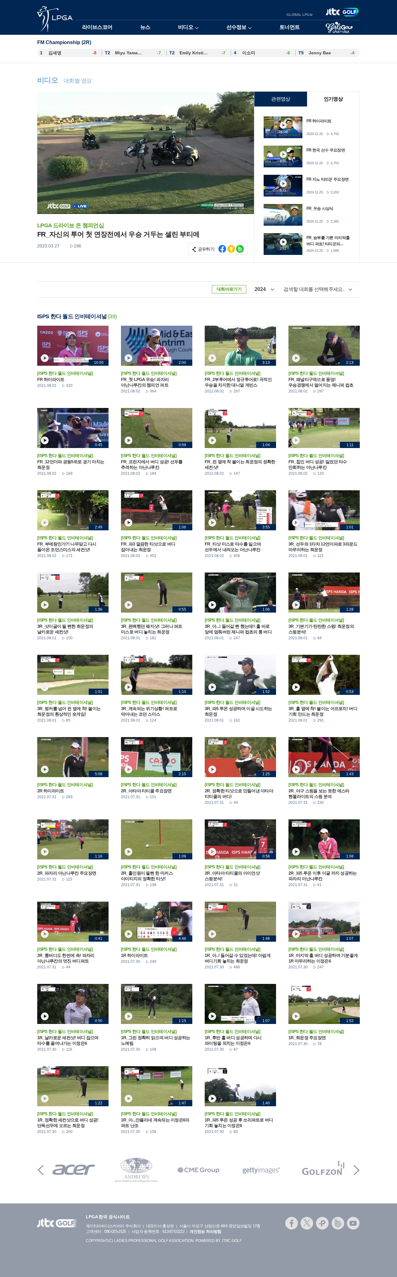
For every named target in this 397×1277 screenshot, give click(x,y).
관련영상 (280, 99)
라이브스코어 (97, 27)
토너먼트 (289, 27)
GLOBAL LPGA (299, 14)
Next (357, 1170)
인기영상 (333, 99)
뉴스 (145, 27)
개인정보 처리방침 (205, 1231)
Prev (41, 1170)
